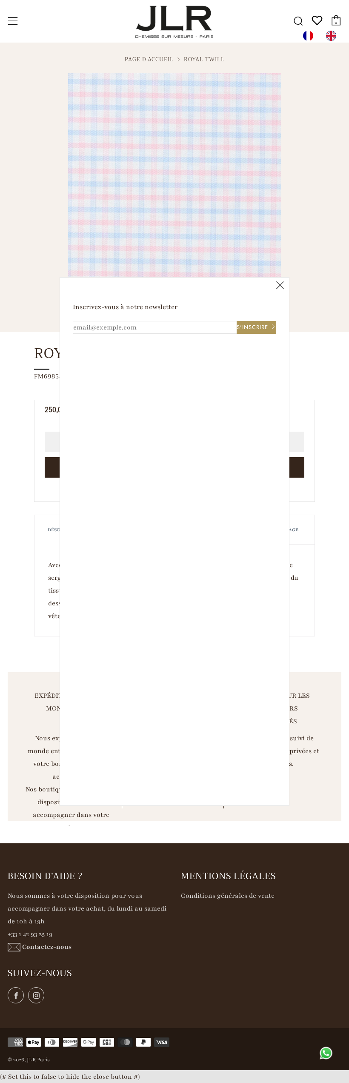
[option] (333, 36)
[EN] (333, 36)
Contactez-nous (47, 947)
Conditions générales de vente (228, 895)
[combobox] (310, 36)
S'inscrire (252, 327)
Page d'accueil (149, 59)
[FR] (310, 36)
